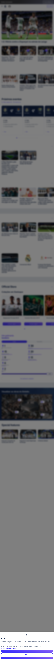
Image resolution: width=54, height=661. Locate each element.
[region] (27, 646)
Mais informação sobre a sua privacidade (9, 648)
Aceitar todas (27, 651)
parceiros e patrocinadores (9, 645)
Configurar (27, 654)
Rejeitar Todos (27, 658)
